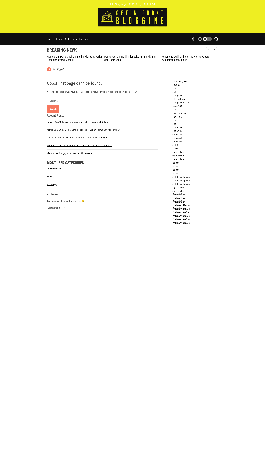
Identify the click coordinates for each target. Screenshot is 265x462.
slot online (177, 127)
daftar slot (177, 117)
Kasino (58, 39)
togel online (178, 152)
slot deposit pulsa (181, 177)
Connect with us (80, 39)
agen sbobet (178, 187)
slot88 (175, 145)
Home (50, 39)
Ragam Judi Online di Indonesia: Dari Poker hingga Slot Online (77, 122)
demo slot (177, 134)
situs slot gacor (179, 81)
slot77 (175, 88)
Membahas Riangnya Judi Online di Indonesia (190, 56)
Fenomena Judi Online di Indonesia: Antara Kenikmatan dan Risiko (132, 58)
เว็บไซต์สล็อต (178, 194)
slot (174, 92)
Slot (67, 39)
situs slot (176, 85)
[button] (214, 49)
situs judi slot (178, 99)
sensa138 (177, 106)
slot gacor (177, 95)
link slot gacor (179, 113)
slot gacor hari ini (180, 102)
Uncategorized (54, 168)
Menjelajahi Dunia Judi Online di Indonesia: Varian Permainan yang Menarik (84, 129)
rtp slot (175, 162)
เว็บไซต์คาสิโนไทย (181, 205)
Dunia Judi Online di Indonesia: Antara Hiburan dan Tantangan (77, 137)
